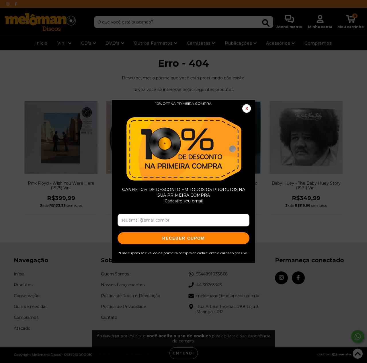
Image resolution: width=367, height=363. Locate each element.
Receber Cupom (183, 238)
